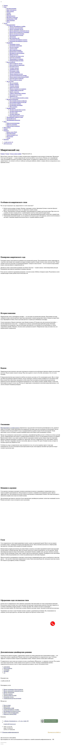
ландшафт (6, 671)
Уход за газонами (14, 83)
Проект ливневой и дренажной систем (19, 30)
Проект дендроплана (9, 692)
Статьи (8, 138)
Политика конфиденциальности (10, 732)
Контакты (6, 139)
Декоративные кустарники (16, 59)
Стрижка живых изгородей (16, 90)
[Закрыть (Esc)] (1, 742)
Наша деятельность (11, 10)
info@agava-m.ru (8, 143)
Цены (5, 121)
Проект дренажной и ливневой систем (13, 691)
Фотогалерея (10, 136)
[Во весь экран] (4, 742)
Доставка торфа (13, 112)
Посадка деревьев (14, 47)
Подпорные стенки (14, 71)
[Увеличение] (5, 742)
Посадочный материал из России (18, 102)
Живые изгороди (14, 54)
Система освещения (15, 72)
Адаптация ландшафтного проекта (18, 39)
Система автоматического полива (18, 75)
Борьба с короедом (14, 92)
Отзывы (9, 13)
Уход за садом (10, 81)
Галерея (6, 129)
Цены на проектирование (13, 123)
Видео (8, 22)
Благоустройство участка (16, 63)
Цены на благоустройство (13, 126)
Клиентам (6, 130)
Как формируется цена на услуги (12, 711)
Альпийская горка (14, 69)
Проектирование (11, 25)
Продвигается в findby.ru (54, 732)
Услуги (5, 23)
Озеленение (10, 42)
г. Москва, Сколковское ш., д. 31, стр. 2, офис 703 (16, 721)
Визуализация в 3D (14, 38)
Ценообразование (11, 133)
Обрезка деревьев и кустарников (18, 89)
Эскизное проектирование (16, 28)
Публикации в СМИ (12, 19)
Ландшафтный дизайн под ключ (15, 117)
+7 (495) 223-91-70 (8, 142)
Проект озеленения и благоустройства (13, 689)
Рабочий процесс (11, 16)
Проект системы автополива (17, 33)
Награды (9, 14)
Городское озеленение (15, 57)
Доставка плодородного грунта (17, 109)
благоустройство (8, 668)
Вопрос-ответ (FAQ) (12, 132)
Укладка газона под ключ (10, 695)
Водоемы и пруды (14, 66)
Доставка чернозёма (15, 114)
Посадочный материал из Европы (18, 100)
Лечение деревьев (14, 84)
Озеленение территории (16, 45)
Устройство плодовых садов (17, 56)
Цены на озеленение (12, 124)
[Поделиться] (2, 742)
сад (4, 672)
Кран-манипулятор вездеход (17, 115)
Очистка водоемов (14, 87)
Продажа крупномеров (12, 99)
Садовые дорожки (14, 68)
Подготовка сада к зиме (16, 94)
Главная (6, 5)
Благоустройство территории (17, 65)
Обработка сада (13, 96)
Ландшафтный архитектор (13, 120)
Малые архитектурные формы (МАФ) (19, 77)
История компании (11, 8)
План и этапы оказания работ (11, 712)
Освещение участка (9, 697)
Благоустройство (11, 62)
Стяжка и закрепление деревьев (18, 93)
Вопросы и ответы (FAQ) (10, 714)
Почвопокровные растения (16, 60)
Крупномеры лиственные (16, 105)
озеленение (6, 669)
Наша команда (10, 11)
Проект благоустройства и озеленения (19, 32)
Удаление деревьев (14, 86)
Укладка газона (13, 48)
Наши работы (7, 127)
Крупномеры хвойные (15, 103)
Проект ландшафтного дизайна (17, 26)
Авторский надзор (11, 118)
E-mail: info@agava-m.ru (10, 724)
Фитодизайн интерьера (15, 50)
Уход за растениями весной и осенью (19, 97)
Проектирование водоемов (16, 35)
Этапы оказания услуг (12, 135)
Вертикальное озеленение (16, 51)
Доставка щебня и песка (16, 111)
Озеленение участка (15, 44)
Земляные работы (11, 108)
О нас (5, 7)
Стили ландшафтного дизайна (11, 709)
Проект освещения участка (16, 29)
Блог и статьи (7, 705)
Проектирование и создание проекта (10, 427)
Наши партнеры (11, 20)
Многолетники (13, 106)
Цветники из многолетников (17, 53)
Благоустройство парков (16, 80)
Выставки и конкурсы (12, 17)
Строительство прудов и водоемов (12, 698)
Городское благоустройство (16, 78)
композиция (7, 667)
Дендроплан (13, 36)
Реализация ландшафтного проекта (18, 41)
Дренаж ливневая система (16, 74)
